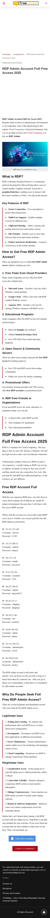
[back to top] (44, 912)
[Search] (45, 3)
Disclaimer (7, 888)
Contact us (7, 884)
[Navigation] (3, 3)
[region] (25, 96)
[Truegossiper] (25, 2)
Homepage (6, 54)
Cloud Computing (34, 132)
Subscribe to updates (24, 838)
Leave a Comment (25, 849)
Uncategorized (18, 54)
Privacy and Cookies (11, 893)
